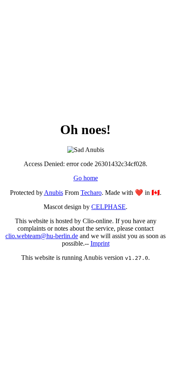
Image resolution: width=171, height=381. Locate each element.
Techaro (91, 192)
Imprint (100, 243)
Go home (85, 178)
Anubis (53, 192)
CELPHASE (108, 206)
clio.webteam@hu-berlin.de (41, 235)
